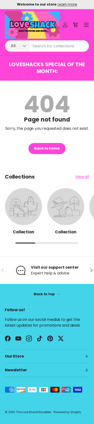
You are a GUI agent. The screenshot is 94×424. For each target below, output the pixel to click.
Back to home (47, 148)
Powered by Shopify (67, 412)
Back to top (44, 294)
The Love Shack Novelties (34, 412)
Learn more (67, 4)
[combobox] (47, 46)
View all (82, 177)
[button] (75, 25)
